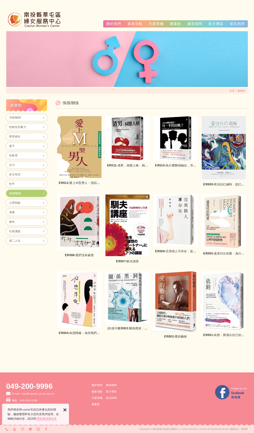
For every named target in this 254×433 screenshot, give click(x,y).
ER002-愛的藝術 (175, 305)
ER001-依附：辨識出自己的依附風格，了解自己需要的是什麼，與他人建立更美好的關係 (224, 304)
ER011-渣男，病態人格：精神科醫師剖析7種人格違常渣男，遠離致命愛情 (127, 142)
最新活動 (135, 24)
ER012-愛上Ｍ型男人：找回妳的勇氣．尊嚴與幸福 (79, 150)
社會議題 (14, 231)
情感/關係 (15, 193)
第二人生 (14, 240)
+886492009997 (7, 429)
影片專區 (216, 24)
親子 (12, 145)
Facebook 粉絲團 (231, 393)
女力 (12, 164)
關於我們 (113, 24)
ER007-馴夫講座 (127, 229)
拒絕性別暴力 (17, 127)
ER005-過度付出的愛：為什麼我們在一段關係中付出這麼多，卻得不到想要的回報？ (224, 225)
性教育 (13, 155)
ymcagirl (30, 429)
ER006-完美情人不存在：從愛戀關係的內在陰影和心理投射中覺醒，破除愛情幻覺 (175, 224)
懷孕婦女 (14, 136)
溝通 (12, 212)
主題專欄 (156, 24)
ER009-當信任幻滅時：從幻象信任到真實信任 (224, 151)
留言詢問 (237, 24)
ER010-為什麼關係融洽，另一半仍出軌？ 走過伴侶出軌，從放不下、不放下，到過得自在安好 (175, 142)
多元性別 (14, 174)
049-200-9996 (29, 386)
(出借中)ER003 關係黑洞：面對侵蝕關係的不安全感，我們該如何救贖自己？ (127, 301)
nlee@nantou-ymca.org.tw (38, 393)
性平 (12, 183)
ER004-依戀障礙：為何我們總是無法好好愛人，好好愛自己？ (79, 303)
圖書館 (175, 24)
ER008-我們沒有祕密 (79, 225)
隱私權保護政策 (47, 418)
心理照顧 (14, 202)
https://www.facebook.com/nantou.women (46, 429)
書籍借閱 (194, 24)
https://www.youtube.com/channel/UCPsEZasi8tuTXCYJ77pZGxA (14, 429)
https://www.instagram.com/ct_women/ (38, 429)
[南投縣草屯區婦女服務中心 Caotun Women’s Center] (34, 19)
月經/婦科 (15, 117)
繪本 (12, 221)
